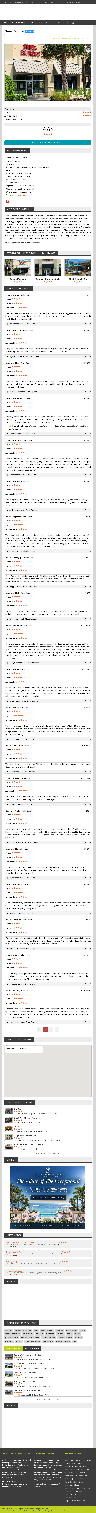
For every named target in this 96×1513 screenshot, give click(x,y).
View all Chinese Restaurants (48, 1153)
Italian (77, 1334)
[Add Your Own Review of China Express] (90, 324)
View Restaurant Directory (48, 1399)
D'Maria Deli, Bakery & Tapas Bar (29, 1363)
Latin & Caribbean (48, 1338)
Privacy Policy (44, 1511)
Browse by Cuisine (19, 23)
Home (6, 23)
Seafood (19, 1341)
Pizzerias (78, 1338)
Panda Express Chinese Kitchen (28, 1144)
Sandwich (9, 1341)
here (20, 1486)
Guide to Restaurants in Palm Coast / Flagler (20, 2)
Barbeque (60, 1330)
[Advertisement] (48, 12)
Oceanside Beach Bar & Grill (27, 1390)
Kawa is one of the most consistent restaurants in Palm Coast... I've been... (34, 1254)
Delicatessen (28, 1334)
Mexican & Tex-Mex (65, 1338)
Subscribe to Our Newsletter (69, 2)
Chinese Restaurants (69, 38)
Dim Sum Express (22, 1109)
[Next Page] (57, 1029)
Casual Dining (71, 1330)
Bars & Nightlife (36, 23)
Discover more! (45, 1479)
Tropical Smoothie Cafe (48, 279)
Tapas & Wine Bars (63, 1341)
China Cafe (19, 1126)
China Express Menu (17, 195)
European (39, 1334)
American (8, 1330)
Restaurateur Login (48, 2)
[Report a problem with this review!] (85, 324)
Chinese (83, 1330)
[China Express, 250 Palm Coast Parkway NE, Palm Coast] (42, 72)
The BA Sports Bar (78, 279)
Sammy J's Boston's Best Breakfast (21, 1242)
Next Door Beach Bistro (25, 1372)
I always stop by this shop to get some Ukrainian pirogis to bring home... (34, 1264)
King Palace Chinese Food (26, 1135)
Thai (74, 1341)
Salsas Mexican (18, 279)
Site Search (90, 1511)
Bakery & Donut (47, 1330)
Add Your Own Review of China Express (77, 287)
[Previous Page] (39, 1029)
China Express (86, 38)
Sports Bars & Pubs (32, 1341)
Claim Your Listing (15, 1511)
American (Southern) (23, 1330)
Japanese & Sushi (11, 1338)
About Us (49, 23)
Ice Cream (60, 1334)
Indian (69, 1334)
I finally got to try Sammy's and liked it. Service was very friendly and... (33, 1245)
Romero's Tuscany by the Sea (27, 1355)
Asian (36, 1330)
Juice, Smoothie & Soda (30, 1338)
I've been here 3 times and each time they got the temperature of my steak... (36, 1273)
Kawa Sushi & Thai (14, 1252)
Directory (55, 38)
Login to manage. (40, 1486)
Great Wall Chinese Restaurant (28, 1118)
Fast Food (50, 1334)
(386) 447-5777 (20, 161)
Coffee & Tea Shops (12, 1334)
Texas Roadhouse (14, 1271)
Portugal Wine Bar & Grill (25, 1381)
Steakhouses (48, 1341)
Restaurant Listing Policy (59, 1511)
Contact (60, 23)
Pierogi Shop (12, 1261)
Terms (72, 1511)
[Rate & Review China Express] (53, 72)
